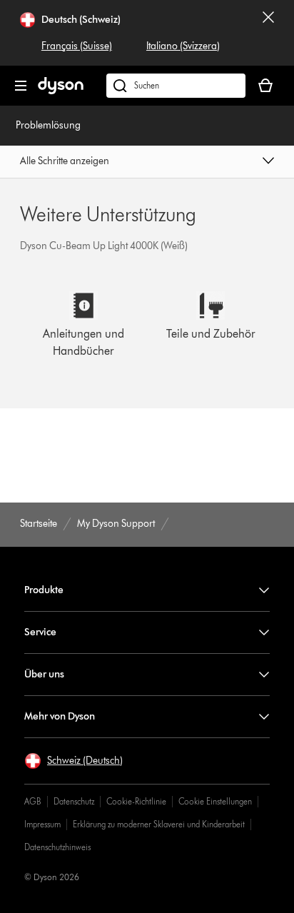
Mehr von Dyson (59, 716)
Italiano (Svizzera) (183, 46)
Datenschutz (74, 801)
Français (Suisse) (76, 46)
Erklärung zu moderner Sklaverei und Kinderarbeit (159, 824)
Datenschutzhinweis (57, 847)
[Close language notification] (268, 32)
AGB (32, 801)
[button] (146, 162)
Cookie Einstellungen (215, 801)
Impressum (42, 824)
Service (40, 632)
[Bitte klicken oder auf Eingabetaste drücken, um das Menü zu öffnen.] (20, 85)
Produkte (44, 590)
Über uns (44, 674)
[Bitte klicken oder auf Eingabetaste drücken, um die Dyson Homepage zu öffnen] (60, 91)
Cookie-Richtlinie (136, 801)
